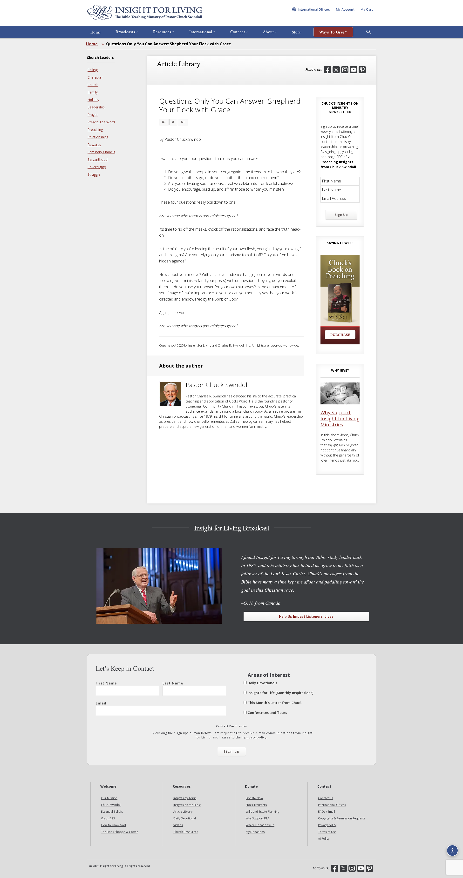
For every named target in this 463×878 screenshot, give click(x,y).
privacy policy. (255, 737)
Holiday (93, 99)
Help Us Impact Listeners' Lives (306, 616)
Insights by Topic (184, 798)
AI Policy (323, 839)
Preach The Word (101, 122)
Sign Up (341, 214)
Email (101, 703)
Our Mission (109, 798)
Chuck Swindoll (111, 805)
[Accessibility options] (452, 850)
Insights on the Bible (187, 805)
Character (95, 77)
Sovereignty (97, 167)
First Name (106, 683)
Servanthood (98, 159)
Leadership (96, 107)
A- (164, 122)
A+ (183, 122)
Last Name (173, 683)
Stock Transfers (256, 805)
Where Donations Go (260, 825)
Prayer (93, 114)
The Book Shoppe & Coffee (119, 832)
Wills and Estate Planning (262, 812)
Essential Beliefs (112, 812)
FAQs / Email (326, 812)
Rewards (94, 144)
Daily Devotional (184, 818)
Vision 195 (108, 818)
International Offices (332, 805)
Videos (178, 825)
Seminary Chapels (101, 152)
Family (93, 92)
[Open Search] (368, 32)
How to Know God (113, 825)
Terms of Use (327, 832)
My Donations (255, 832)
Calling (93, 69)
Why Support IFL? (257, 818)
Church (93, 84)
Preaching (95, 129)
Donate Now (254, 798)
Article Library (182, 812)
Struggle (94, 174)
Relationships (98, 137)
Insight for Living (145, 13)
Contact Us (325, 798)
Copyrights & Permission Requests (341, 818)
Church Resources (185, 832)
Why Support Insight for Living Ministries (340, 418)
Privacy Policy (327, 825)
